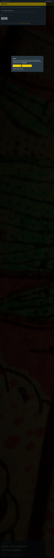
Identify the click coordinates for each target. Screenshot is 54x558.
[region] (27, 64)
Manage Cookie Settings (18, 68)
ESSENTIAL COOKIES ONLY (26, 65)
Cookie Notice (24, 62)
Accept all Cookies (17, 65)
